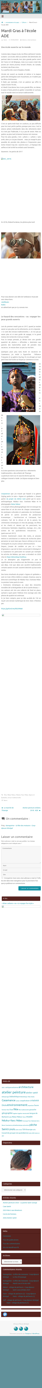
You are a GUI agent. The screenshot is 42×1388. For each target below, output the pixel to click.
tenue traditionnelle (14, 798)
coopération (25, 1100)
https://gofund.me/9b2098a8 (12, 609)
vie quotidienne (22, 1133)
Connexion (7, 1236)
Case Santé (7, 1207)
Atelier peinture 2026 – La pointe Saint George (20, 1203)
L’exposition (5, 494)
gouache (32, 1109)
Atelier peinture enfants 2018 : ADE (31, 809)
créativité (34, 1100)
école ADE (31, 1133)
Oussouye (25, 1121)
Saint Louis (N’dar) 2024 (21, 1290)
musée (29, 1116)
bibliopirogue (5, 1097)
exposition (31, 1105)
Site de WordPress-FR (11, 1247)
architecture (26, 1087)
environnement (17, 1105)
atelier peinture (14, 1092)
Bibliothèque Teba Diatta (27, 1097)
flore (8, 1110)
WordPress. (36, 1334)
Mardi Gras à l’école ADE (21, 1283)
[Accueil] (2, 22)
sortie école (18, 1129)
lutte (10, 1117)
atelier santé (32, 1092)
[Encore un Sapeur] (21, 245)
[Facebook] (16, 1329)
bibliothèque (15, 1096)
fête (5, 795)
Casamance (8, 1100)
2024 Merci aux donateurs (12, 1210)
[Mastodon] (5, 1314)
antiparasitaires (12, 1087)
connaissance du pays (12, 22)
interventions (31, 40)
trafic (34, 1129)
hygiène (15, 1113)
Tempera (28, 1334)
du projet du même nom (16, 499)
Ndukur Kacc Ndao (22, 795)
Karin (5, 40)
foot (11, 1109)
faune (36, 1105)
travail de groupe (8, 1133)
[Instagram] (21, 1329)
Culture (24, 22)
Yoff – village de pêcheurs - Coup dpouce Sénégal (21, 1300)
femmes (4, 1110)
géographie (7, 1113)
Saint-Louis (8, 1129)
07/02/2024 (14, 40)
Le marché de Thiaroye (8, 809)
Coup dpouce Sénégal (12, 2)
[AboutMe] (26, 1329)
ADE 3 (3, 1087)
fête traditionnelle (24, 1110)
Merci (24, 1117)
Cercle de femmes (9, 1214)
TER (23, 1129)
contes (17, 1101)
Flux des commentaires (11, 1244)
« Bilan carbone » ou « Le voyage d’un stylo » (18, 903)
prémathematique (17, 1125)
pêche (33, 1125)
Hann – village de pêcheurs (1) (24, 1296)
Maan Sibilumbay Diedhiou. (17, 557)
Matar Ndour (15, 504)
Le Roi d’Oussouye (19, 1277)
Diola (4, 1105)
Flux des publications (10, 1240)
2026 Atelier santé (10, 1218)
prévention (26, 1125)
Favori (5, 800)
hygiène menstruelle (23, 1113)
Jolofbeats (5, 302)
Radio (3, 305)
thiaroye (29, 1129)
